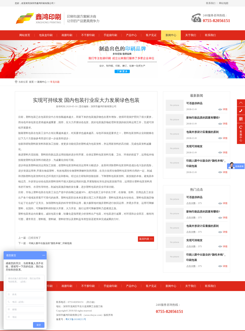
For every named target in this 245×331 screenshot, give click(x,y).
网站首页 (24, 35)
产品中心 (131, 35)
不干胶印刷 (88, 35)
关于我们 (190, 35)
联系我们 (210, 3)
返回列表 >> (146, 239)
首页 (31, 82)
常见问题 (55, 82)
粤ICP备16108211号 (75, 319)
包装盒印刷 (46, 35)
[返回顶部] (241, 103)
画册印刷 (67, 35)
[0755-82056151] (241, 111)
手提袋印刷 (110, 35)
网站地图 (223, 3)
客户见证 (151, 35)
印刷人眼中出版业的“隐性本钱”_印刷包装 (50, 243)
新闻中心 (171, 35)
